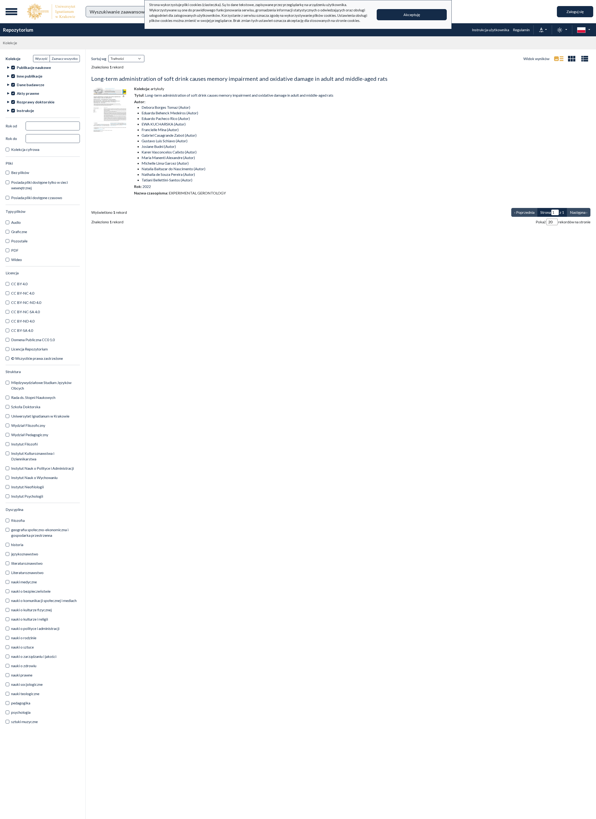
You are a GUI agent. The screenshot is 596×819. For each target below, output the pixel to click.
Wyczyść (41, 59)
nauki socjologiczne (27, 684)
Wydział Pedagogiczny (29, 434)
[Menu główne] (11, 11)
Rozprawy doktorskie (35, 102)
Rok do (11, 138)
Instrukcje (25, 110)
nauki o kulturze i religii (29, 619)
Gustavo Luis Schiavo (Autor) (164, 141)
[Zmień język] (583, 29)
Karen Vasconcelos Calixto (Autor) (169, 152)
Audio (16, 222)
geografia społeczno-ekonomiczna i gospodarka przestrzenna (39, 532)
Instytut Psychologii (27, 496)
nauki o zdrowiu (23, 665)
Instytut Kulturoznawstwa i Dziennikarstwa (32, 456)
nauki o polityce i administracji (35, 628)
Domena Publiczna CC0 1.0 (33, 339)
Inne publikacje (29, 76)
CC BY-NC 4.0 (22, 293)
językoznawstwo (24, 554)
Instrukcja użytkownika (490, 29)
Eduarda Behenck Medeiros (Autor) (170, 113)
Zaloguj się (575, 11)
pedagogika (20, 703)
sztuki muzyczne (24, 721)
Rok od (11, 126)
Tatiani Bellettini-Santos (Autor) (167, 180)
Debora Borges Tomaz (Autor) (166, 107)
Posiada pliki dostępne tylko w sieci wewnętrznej (39, 185)
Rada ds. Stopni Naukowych (33, 397)
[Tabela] (584, 58)
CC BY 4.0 (19, 284)
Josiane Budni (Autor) (159, 146)
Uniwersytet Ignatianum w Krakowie (40, 416)
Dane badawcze (30, 84)
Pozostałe (19, 241)
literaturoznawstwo (27, 563)
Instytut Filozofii (24, 444)
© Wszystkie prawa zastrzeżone (37, 358)
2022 (146, 186)
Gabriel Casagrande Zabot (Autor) (169, 135)
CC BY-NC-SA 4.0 (25, 311)
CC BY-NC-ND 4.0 (26, 302)
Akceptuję (411, 14)
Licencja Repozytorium (29, 349)
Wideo (16, 259)
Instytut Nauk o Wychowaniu (34, 477)
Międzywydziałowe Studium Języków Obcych (41, 385)
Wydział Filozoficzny (28, 425)
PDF (14, 250)
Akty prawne (28, 93)
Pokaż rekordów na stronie (563, 222)
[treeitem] (43, 67)
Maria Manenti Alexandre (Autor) (168, 157)
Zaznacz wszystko (65, 59)
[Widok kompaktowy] (571, 58)
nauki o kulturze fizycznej (31, 610)
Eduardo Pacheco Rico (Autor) (166, 118)
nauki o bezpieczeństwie (31, 591)
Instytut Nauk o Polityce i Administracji (42, 468)
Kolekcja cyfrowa (25, 149)
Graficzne (19, 231)
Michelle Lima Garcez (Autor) (165, 163)
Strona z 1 (552, 212)
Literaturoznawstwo (27, 572)
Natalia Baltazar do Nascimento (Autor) (173, 169)
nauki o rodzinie (23, 637)
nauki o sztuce (22, 647)
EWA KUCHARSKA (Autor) (164, 124)
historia (17, 544)
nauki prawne (21, 675)
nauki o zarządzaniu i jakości (33, 656)
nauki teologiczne (25, 693)
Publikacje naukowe (34, 67)
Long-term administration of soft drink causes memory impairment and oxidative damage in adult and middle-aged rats (239, 78)
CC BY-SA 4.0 (22, 330)
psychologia (20, 712)
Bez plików (20, 172)
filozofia (18, 520)
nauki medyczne (24, 582)
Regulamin (521, 29)
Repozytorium (18, 30)
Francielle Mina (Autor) (160, 129)
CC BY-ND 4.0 (22, 321)
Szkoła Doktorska (25, 406)
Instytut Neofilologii (27, 487)
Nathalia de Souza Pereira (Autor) (168, 174)
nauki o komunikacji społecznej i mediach (44, 600)
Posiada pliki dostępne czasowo (36, 197)
